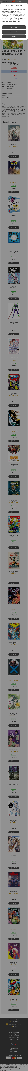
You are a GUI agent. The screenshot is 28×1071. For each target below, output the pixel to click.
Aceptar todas (14, 27)
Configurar (14, 36)
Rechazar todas (14, 31)
